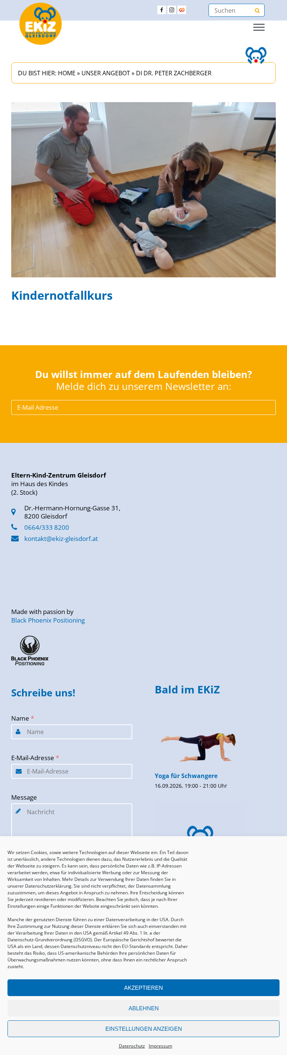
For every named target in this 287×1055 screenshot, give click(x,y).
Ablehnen (144, 1008)
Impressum (160, 1046)
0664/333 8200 (46, 527)
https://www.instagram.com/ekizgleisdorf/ (171, 10)
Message (24, 797)
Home (66, 73)
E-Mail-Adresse (35, 757)
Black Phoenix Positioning (48, 620)
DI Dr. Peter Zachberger (174, 73)
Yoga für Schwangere (186, 776)
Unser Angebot (105, 73)
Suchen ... (257, 10)
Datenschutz (132, 1046)
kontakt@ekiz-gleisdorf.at (61, 538)
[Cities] (182, 10)
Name (22, 718)
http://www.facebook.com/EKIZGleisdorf (161, 10)
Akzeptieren (143, 988)
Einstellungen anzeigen (143, 1029)
